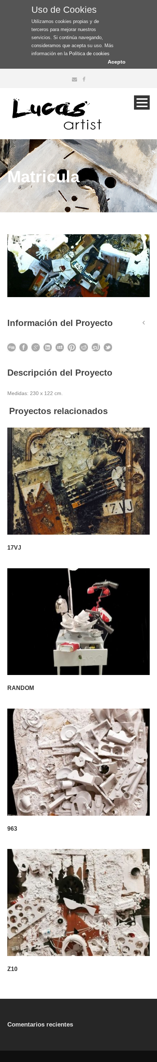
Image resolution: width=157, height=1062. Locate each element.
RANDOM (20, 688)
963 (12, 829)
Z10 (12, 969)
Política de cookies (89, 53)
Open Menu (142, 102)
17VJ (14, 548)
